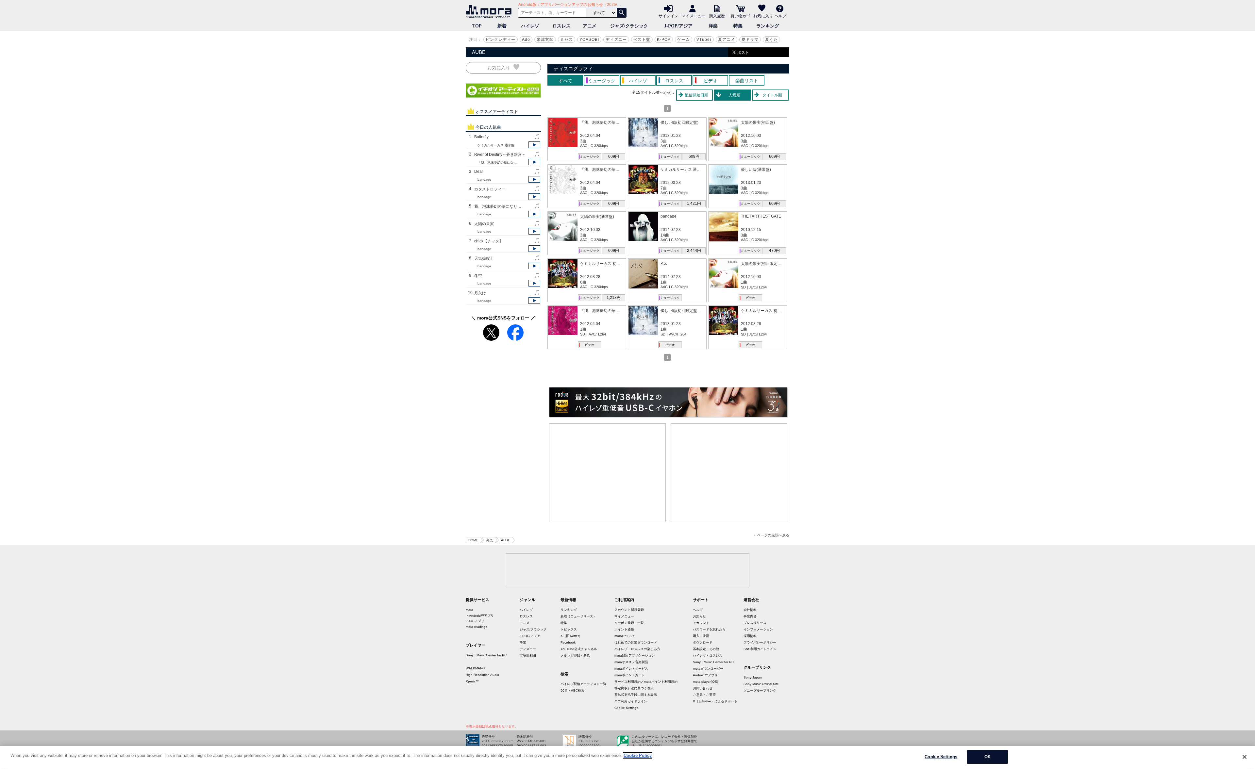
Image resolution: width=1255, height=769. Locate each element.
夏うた (771, 39)
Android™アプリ (705, 675)
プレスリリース (755, 623)
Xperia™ (472, 681)
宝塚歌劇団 (528, 655)
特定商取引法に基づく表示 (634, 688)
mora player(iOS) (705, 681)
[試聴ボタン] (534, 144)
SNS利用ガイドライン (760, 649)
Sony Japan (753, 677)
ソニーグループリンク (760, 690)
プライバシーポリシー (760, 642)
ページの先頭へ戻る (773, 535)
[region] (627, 757)
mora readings (476, 627)
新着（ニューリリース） (578, 616)
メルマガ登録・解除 (575, 655)
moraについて (624, 636)
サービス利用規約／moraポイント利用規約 (646, 681)
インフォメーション (758, 629)
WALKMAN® (475, 668)
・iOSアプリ (475, 621)
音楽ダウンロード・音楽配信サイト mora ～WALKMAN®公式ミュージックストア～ (490, 11)
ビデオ (750, 298)
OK (987, 756)
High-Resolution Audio (482, 675)
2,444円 (694, 250)
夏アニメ (726, 39)
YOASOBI (589, 39)
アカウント (701, 623)
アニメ (589, 26)
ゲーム (683, 39)
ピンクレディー (500, 39)
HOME (473, 540)
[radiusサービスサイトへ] (668, 402)
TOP (477, 26)
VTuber (703, 39)
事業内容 (750, 616)
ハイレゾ (530, 26)
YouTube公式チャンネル (579, 649)
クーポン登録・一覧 (629, 623)
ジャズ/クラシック (629, 26)
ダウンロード (702, 642)
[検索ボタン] (621, 12)
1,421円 (694, 203)
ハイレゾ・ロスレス (707, 655)
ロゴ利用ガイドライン (630, 701)
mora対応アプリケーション (634, 655)
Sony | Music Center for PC (486, 655)
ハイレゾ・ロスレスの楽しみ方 (637, 649)
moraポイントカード (629, 675)
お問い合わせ (702, 688)
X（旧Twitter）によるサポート (715, 701)
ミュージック (589, 156)
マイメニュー (693, 16)
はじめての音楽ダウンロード (635, 642)
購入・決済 (701, 636)
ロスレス (561, 26)
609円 (613, 156)
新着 (502, 26)
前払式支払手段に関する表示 (635, 694)
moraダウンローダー (708, 668)
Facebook (568, 642)
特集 (738, 26)
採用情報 (750, 636)
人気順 (734, 95)
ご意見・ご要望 (704, 694)
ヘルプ (780, 16)
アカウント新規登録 (629, 610)
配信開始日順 (696, 95)
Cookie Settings (626, 708)
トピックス (569, 629)
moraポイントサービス (631, 668)
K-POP (664, 39)
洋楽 (713, 26)
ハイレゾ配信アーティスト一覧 (583, 684)
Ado (526, 39)
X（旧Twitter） (571, 636)
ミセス (566, 39)
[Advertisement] (607, 472)
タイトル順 (772, 95)
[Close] (1244, 757)
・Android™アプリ (480, 615)
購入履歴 (717, 16)
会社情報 (750, 610)
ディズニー (616, 39)
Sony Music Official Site (761, 684)
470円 (774, 250)
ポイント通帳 (624, 629)
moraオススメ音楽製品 (631, 662)
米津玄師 (545, 39)
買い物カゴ (740, 16)
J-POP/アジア (678, 26)
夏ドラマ (750, 39)
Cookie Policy (638, 755)
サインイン (668, 16)
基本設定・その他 (706, 649)
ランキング (767, 26)
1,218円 (614, 297)
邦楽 (489, 540)
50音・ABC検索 (572, 690)
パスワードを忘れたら (709, 629)
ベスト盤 (641, 39)
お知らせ (699, 616)
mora (469, 610)
